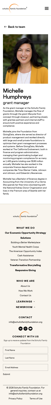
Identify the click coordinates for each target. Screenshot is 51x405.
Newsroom (24, 307)
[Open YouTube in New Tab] (30, 329)
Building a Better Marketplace (25, 242)
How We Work (26, 290)
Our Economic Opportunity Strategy (25, 233)
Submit (6, 374)
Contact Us (25, 295)
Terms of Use (36, 398)
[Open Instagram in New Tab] (25, 329)
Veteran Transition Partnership (25, 260)
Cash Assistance (25, 255)
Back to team (16, 26)
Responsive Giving (25, 270)
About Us (25, 286)
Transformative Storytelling (25, 265)
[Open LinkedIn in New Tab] (21, 329)
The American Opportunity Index (25, 251)
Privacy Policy (15, 398)
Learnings (24, 301)
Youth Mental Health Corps (25, 247)
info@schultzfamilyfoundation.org (25, 322)
